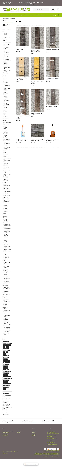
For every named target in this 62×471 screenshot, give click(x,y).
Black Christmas (6, 118)
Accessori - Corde (7, 310)
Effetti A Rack (6, 156)
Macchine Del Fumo (7, 249)
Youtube (33, 435)
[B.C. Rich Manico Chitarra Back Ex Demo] (52, 97)
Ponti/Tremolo (6, 172)
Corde (5, 152)
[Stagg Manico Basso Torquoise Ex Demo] (37, 38)
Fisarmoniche (5, 214)
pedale (4, 378)
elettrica (4, 369)
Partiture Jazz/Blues (7, 191)
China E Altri (6, 90)
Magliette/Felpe (6, 287)
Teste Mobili (6, 258)
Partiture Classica (7, 189)
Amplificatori (5, 38)
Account (52, 10)
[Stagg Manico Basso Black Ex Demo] (52, 37)
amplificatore (5, 345)
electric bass (5, 366)
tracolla (4, 385)
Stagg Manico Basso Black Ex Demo (52, 50)
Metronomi (5, 96)
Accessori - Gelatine (7, 246)
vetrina (4, 387)
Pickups (5, 168)
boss (4, 352)
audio (10, 345)
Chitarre (4, 120)
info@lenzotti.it (56, 3)
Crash (5, 92)
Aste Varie (5, 81)
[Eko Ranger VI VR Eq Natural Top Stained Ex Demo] (52, 130)
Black (8, 350)
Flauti (4, 305)
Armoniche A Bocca (7, 301)
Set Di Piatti (6, 111)
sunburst (4, 383)
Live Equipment (5, 260)
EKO (7, 364)
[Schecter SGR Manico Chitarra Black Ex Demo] (22, 36)
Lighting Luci (5, 244)
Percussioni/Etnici (7, 105)
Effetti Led (5, 247)
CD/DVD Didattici (7, 185)
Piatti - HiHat (6, 107)
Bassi (4, 40)
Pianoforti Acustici (7, 327)
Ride (4, 108)
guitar (4, 373)
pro (7, 378)
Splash (5, 114)
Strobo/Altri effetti (7, 257)
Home (4, 18)
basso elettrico (5, 348)
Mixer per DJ (6, 209)
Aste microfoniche (7, 265)
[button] (56, 15)
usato (8, 385)
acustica (4, 343)
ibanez (8, 373)
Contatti (18, 432)
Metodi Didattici (6, 188)
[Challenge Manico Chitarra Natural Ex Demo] (22, 66)
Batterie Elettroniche (7, 86)
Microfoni (5, 274)
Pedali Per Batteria (7, 100)
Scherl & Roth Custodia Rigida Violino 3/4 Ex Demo (37, 140)
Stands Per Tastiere (7, 330)
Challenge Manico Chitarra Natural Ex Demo (21, 79)
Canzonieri (5, 184)
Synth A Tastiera (6, 331)
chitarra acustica (6, 355)
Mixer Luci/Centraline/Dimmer (7, 252)
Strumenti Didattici (7, 195)
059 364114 (10, 2)
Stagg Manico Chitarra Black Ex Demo (52, 79)
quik (10, 378)
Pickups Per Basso (7, 66)
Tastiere (4, 313)
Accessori (4, 31)
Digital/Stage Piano (7, 322)
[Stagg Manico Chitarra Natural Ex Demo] (37, 68)
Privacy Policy (5, 434)
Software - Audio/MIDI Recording (5, 241)
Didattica (4, 182)
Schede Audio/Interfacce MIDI (6, 238)
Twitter (33, 432)
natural (9, 376)
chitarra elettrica (5, 357)
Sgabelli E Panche (7, 328)
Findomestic (34, 422)
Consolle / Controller (7, 204)
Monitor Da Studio (7, 231)
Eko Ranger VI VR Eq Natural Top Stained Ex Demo (52, 140)
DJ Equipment (5, 197)
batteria (4, 350)
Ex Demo (4, 213)
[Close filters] (12, 20)
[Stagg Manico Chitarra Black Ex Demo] (52, 67)
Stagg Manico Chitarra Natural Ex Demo (37, 82)
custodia (8, 362)
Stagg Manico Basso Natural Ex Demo (37, 114)
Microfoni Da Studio (7, 228)
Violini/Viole (6, 311)
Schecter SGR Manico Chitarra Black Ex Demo (22, 48)
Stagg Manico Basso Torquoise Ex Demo (35, 51)
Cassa (58, 10)
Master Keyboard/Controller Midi (7, 324)
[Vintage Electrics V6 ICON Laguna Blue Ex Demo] (22, 130)
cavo (7, 352)
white (8, 387)
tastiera (9, 383)
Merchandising (5, 285)
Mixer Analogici (6, 229)
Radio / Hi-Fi (6, 211)
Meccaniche (6, 163)
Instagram (34, 434)
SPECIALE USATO (6, 294)
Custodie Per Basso (7, 60)
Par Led (5, 254)
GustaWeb (6, 453)
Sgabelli (5, 113)
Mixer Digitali (6, 277)
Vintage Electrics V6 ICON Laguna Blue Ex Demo (21, 140)
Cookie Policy (5, 435)
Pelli (4, 101)
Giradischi (5, 208)
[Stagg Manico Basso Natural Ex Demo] (37, 100)
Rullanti (5, 110)
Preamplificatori (6, 232)
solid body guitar (6, 380)
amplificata (9, 343)
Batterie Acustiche (7, 85)
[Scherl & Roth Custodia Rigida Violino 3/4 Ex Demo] (37, 130)
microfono (4, 376)
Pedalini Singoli (6, 64)
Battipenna (5, 135)
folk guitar (8, 371)
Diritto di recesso (6, 432)
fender (4, 371)
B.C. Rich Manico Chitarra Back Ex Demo (51, 107)
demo (4, 364)
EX (7, 369)
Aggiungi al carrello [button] (23, 54)
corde (4, 362)
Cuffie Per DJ (6, 205)
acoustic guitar (5, 341)
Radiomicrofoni (6, 281)
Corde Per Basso (7, 59)
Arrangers (5, 318)
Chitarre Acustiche (7, 139)
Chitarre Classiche (7, 145)
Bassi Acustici (6, 52)
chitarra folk (5, 359)
